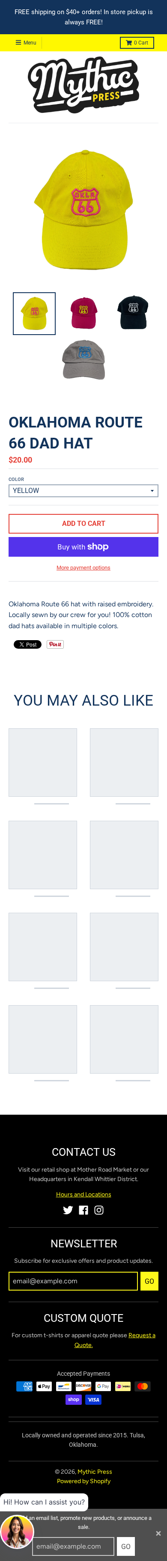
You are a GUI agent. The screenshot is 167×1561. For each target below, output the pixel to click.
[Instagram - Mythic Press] (99, 1210)
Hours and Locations (83, 1194)
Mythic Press (95, 1471)
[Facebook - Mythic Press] (83, 1210)
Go (126, 1547)
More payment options (83, 567)
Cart (141, 43)
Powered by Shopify (83, 1481)
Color (16, 479)
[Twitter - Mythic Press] (68, 1210)
